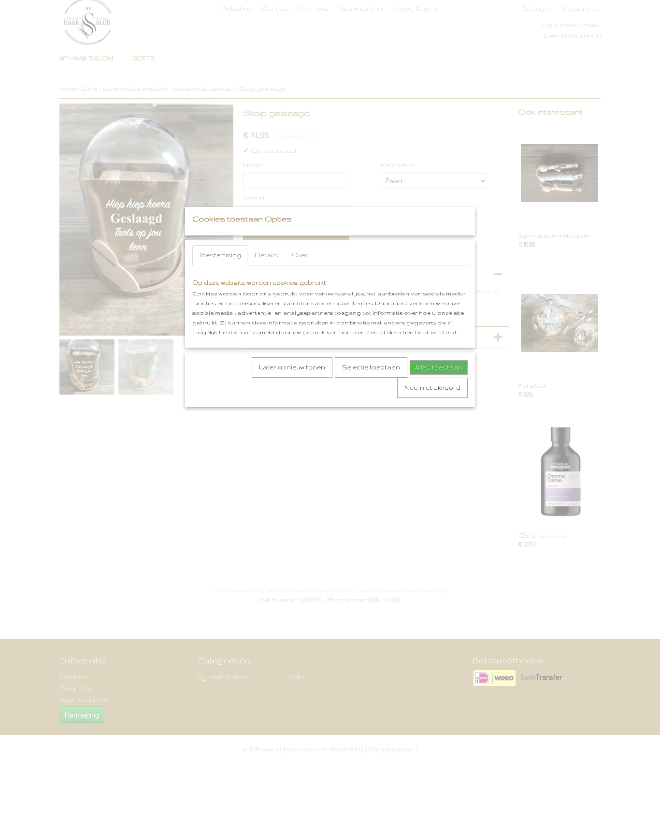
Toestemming (220, 255)
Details (266, 255)
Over (300, 255)
